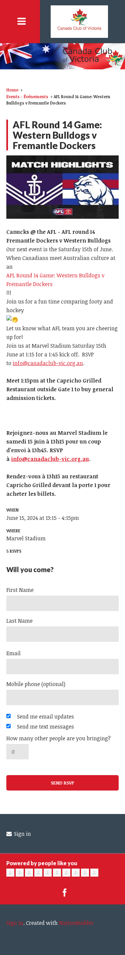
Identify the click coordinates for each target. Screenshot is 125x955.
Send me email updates (45, 716)
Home (12, 89)
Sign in (22, 833)
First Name (20, 590)
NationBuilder (76, 923)
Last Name (19, 620)
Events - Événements (27, 96)
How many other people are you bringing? (58, 738)
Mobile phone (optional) (35, 684)
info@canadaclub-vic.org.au (48, 363)
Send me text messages (45, 726)
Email (13, 653)
